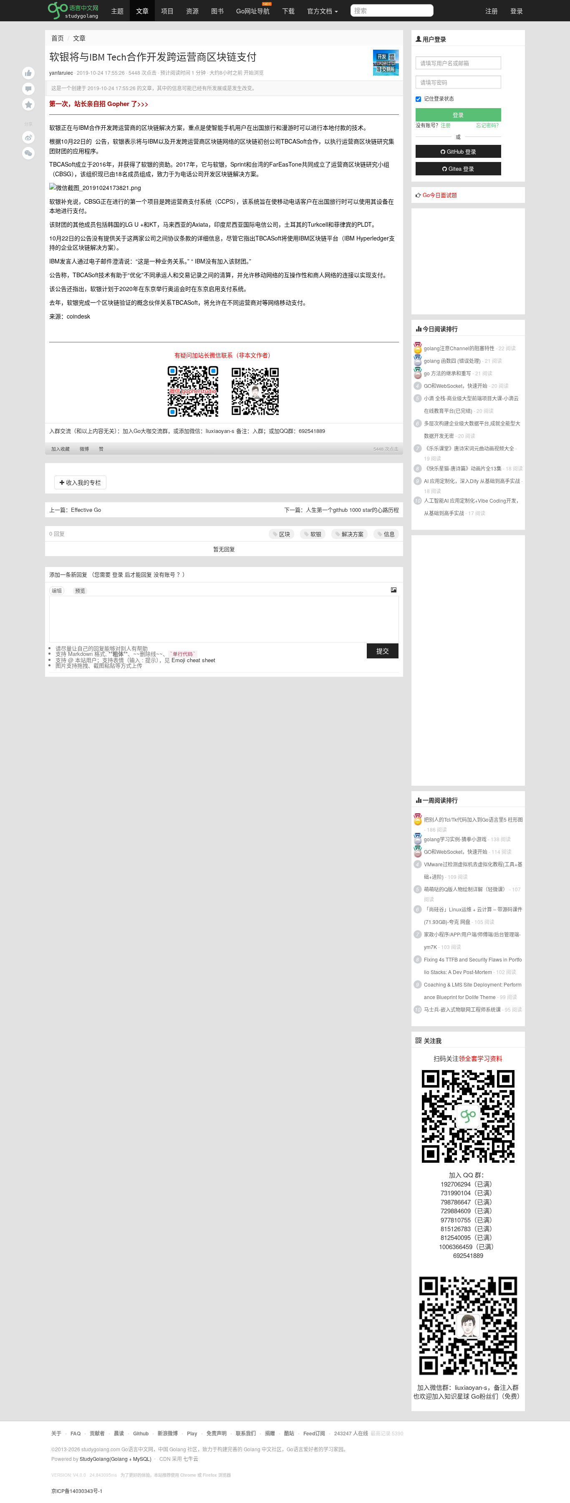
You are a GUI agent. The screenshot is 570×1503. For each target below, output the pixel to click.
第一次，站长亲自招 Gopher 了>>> (99, 103)
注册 (491, 10)
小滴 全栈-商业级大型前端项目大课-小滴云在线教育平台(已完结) (471, 404)
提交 (382, 650)
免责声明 (217, 1433)
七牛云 (190, 1458)
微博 (84, 448)
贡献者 (97, 1433)
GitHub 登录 (460, 151)
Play (192, 1433)
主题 (117, 10)
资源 (192, 10)
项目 (167, 10)
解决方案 (351, 534)
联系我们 (246, 1433)
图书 (217, 10)
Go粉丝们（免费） (497, 1396)
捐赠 (270, 1433)
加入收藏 (60, 448)
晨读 (119, 1433)
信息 (388, 534)
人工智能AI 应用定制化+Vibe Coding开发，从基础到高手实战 (472, 506)
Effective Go (86, 510)
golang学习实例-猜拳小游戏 (455, 839)
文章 (142, 10)
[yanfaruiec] (386, 62)
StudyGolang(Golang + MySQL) (115, 1458)
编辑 (57, 590)
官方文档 (320, 10)
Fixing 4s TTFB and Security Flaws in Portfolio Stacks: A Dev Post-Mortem (473, 965)
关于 (56, 1433)
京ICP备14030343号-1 (77, 1490)
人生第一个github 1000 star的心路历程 (352, 510)
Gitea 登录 (460, 168)
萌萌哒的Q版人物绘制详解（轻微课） (466, 889)
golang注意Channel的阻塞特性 (459, 348)
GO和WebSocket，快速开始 (455, 385)
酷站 (289, 1433)
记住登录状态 (439, 98)
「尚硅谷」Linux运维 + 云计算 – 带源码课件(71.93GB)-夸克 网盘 (473, 915)
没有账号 (164, 574)
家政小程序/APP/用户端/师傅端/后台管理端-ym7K (472, 940)
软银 (315, 534)
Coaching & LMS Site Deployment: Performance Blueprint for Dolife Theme (473, 990)
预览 (80, 590)
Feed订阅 (314, 1433)
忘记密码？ (488, 125)
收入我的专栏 (82, 482)
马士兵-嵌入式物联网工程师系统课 (462, 1009)
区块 (283, 534)
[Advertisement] (474, 260)
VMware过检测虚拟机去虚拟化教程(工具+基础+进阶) (473, 870)
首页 (57, 37)
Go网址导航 (253, 10)
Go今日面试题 (440, 195)
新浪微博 (168, 1433)
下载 (288, 10)
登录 (516, 10)
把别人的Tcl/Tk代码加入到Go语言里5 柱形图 (473, 819)
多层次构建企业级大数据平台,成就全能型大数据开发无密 (472, 429)
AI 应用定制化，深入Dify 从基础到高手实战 (472, 480)
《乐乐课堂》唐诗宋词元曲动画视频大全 (469, 448)
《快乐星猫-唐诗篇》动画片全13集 (463, 468)
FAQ (76, 1433)
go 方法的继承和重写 (447, 373)
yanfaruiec (61, 72)
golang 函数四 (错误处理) (452, 360)
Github (141, 1433)
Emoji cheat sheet (193, 660)
